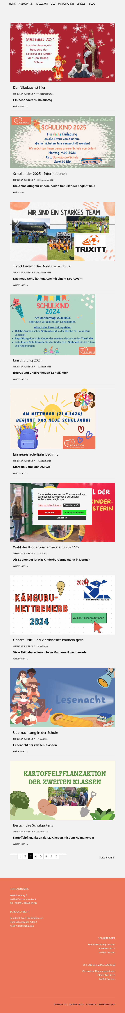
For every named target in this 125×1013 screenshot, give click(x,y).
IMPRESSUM (60, 1004)
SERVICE (81, 3)
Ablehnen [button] (50, 512)
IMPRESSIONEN (107, 1004)
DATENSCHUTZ (76, 1004)
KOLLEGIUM (42, 3)
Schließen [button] (62, 518)
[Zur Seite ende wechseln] (65, 854)
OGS (53, 3)
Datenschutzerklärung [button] (49, 505)
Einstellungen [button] (71, 505)
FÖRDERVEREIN (66, 3)
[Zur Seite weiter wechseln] (61, 854)
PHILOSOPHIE (25, 3)
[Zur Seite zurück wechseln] (16, 854)
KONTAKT (91, 1004)
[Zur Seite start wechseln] (12, 854)
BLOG (92, 3)
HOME (12, 3)
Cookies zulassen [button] (74, 512)
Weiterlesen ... (20, 106)
